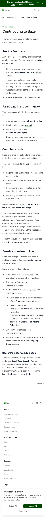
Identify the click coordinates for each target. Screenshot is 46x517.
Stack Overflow (10, 478)
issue (13, 4)
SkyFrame (17, 301)
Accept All (33, 506)
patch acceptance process (18, 242)
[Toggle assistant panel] (39, 10)
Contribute (8, 419)
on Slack (28, 125)
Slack (6, 474)
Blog (5, 442)
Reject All (13, 506)
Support (7, 466)
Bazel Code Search (20, 361)
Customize (23, 511)
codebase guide (33, 260)
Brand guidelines (10, 431)
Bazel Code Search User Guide (16, 374)
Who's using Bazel (11, 414)
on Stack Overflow (34, 121)
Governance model (11, 423)
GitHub (6, 446)
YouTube (7, 455)
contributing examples (16, 133)
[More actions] (43, 10)
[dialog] (23, 501)
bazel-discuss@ (23, 208)
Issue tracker (9, 470)
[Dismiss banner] (42, 3)
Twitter (6, 451)
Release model (9, 427)
